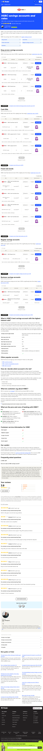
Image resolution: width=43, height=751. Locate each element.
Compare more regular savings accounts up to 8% (20, 273)
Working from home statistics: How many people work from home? (10, 674)
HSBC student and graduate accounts (10, 363)
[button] (21, 637)
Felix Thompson (6, 620)
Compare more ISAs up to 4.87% (16, 165)
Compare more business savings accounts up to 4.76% (21, 314)
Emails (22, 749)
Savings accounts (7, 4)
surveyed (12, 391)
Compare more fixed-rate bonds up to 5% (18, 236)
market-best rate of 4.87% (32, 113)
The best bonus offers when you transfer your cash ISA (11, 656)
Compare (32, 63)
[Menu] (1, 1)
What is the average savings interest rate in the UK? (10, 687)
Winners (18, 749)
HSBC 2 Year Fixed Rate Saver (13, 193)
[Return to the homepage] (6, 1)
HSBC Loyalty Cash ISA (12, 145)
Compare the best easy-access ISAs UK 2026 (32, 665)
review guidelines (18, 496)
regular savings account (26, 36)
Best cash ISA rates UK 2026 (28, 695)
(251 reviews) (13, 23)
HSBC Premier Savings (12, 74)
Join (40, 1)
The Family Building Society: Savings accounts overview (32, 673)
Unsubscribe (25, 749)
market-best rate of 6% (37, 54)
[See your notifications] (37, 2)
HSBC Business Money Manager (14, 291)
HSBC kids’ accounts (6, 365)
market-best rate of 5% (35, 172)
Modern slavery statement (25, 733)
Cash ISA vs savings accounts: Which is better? (30, 683)
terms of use (18, 472)
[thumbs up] (20, 606)
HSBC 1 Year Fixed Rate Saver (13, 216)
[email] (3, 624)
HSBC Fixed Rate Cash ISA (13, 122)
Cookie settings (39, 733)
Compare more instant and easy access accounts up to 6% (22, 105)
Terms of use (9, 733)
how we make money (35, 740)
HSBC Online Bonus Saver (13, 63)
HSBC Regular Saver (11, 254)
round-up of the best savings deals (23, 452)
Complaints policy (33, 733)
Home (2, 4)
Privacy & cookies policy (16, 733)
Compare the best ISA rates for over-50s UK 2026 (31, 656)
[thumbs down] (23, 606)
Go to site (38, 63)
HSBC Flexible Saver (11, 86)
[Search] (34, 2)
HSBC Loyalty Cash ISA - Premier (14, 134)
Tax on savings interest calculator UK (9, 665)
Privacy (29, 749)
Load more (21, 98)
